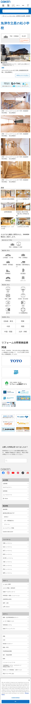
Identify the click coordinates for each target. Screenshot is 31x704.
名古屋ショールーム (8, 558)
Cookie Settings (16, 697)
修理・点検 (5, 603)
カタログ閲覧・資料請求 (9, 588)
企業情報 (5, 483)
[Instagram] (8, 473)
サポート (5, 580)
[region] (15, 691)
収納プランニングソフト (9, 628)
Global (6, 498)
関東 (22, 321)
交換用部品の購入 (7, 599)
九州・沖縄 (23, 332)
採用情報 (5, 491)
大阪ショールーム (7, 561)
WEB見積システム (7, 624)
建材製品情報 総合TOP (8, 513)
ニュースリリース (7, 494)
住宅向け (6, 516)
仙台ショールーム (7, 546)
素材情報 (5, 509)
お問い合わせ (6, 606)
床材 (3, 67)
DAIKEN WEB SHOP (8, 531)
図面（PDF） (6, 647)
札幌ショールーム (7, 543)
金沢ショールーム (7, 550)
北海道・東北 (8, 321)
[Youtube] (13, 473)
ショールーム (6, 539)
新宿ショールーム (7, 554)
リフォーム (7, 524)
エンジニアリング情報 (8, 528)
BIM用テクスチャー (8, 643)
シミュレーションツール (9, 662)
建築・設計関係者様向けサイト (10, 617)
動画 (4, 658)
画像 (4, 636)
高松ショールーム (7, 569)
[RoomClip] (27, 473)
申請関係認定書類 (7, 651)
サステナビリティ (7, 487)
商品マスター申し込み (8, 673)
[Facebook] (3, 473)
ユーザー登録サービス (8, 621)
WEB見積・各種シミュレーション (11, 595)
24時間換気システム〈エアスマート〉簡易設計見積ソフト (12, 666)
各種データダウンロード (9, 591)
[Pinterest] (18, 473)
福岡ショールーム (7, 573)
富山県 (24, 36)
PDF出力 (26, 40)
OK (15, 701)
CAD (4, 640)
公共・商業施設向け (9, 520)
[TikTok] (23, 473)
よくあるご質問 (7, 584)
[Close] (29, 680)
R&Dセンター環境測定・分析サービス (12, 669)
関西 (22, 326)
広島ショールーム (7, 565)
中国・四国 (8, 332)
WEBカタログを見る (22, 75)
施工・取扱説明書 (7, 654)
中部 (8, 326)
